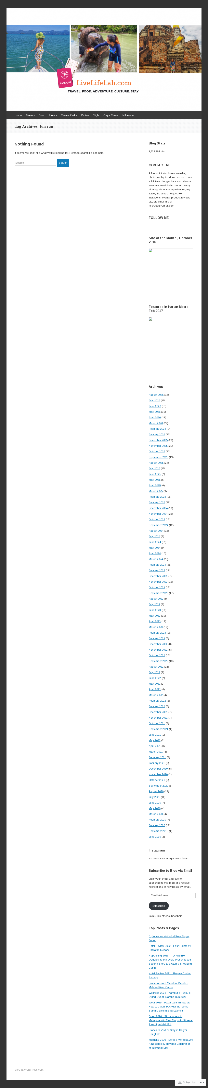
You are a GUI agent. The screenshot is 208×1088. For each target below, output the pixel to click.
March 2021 (156, 751)
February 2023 (157, 632)
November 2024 (158, 513)
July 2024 (154, 536)
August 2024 (156, 530)
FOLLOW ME (159, 218)
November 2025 (158, 445)
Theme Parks (69, 115)
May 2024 (154, 547)
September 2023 (158, 593)
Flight (96, 115)
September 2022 (158, 661)
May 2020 (154, 808)
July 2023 (154, 604)
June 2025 (155, 474)
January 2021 (157, 763)
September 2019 (158, 830)
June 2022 (155, 678)
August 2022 (156, 666)
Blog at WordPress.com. (29, 1069)
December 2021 (158, 712)
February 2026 (157, 428)
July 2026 (154, 400)
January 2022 (157, 706)
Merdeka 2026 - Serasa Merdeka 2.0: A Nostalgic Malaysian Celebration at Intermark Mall (171, 1043)
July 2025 (154, 468)
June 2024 (155, 542)
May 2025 (154, 479)
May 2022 (154, 683)
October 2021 (157, 723)
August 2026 (156, 394)
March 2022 (156, 695)
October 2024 (157, 519)
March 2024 (156, 559)
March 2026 (156, 423)
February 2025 (157, 496)
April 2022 (155, 689)
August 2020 (156, 791)
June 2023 (155, 610)
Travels (30, 115)
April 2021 (155, 746)
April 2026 (155, 417)
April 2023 (155, 621)
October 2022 (157, 655)
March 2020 (156, 813)
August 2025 (156, 462)
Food (42, 115)
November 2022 (158, 649)
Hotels (53, 115)
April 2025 (155, 485)
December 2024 (158, 508)
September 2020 (158, 785)
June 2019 (155, 836)
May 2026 (154, 411)
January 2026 (157, 434)
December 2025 (158, 440)
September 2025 (158, 457)
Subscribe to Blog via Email (170, 870)
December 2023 (158, 576)
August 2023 (156, 598)
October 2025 (157, 451)
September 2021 (158, 729)
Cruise (85, 115)
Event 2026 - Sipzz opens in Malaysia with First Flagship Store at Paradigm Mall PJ (171, 1020)
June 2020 (155, 802)
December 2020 (158, 768)
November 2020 (158, 774)
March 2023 (156, 627)
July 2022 (154, 672)
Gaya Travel (110, 115)
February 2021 (157, 757)
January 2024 (157, 570)
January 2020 (157, 825)
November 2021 (158, 717)
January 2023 (157, 638)
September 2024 (158, 525)
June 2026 (155, 406)
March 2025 (156, 491)
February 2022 (157, 700)
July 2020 (154, 797)
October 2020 (157, 780)
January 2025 (157, 502)
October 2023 (157, 587)
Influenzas (128, 115)
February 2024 (157, 564)
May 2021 (154, 740)
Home (18, 115)
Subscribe (159, 905)
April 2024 (155, 553)
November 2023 (158, 581)
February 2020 (157, 819)
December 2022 (158, 644)
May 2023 (154, 615)
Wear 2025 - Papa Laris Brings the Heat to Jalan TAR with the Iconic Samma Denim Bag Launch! (169, 1006)
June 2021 (155, 734)
